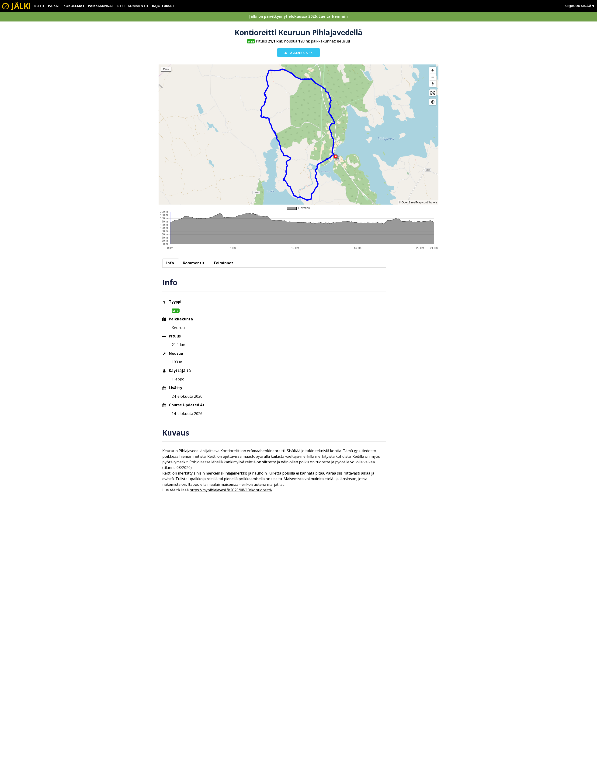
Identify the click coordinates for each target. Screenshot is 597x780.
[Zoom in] (432, 70)
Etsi (121, 6)
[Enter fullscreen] (432, 92)
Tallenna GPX (300, 52)
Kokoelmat (74, 6)
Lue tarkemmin (333, 16)
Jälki (20, 6)
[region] (298, 134)
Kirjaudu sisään (579, 6)
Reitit (39, 6)
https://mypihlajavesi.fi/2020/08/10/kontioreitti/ (231, 490)
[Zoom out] (432, 77)
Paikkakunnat (101, 6)
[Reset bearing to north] (432, 83)
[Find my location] (432, 102)
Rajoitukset (163, 6)
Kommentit (138, 6)
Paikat (54, 6)
